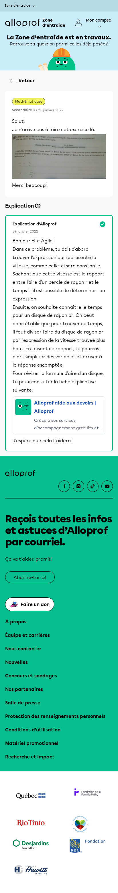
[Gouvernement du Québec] (30, 796)
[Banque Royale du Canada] (87, 846)
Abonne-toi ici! (29, 577)
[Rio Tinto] (30, 824)
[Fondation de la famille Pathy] (87, 796)
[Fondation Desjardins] (30, 846)
